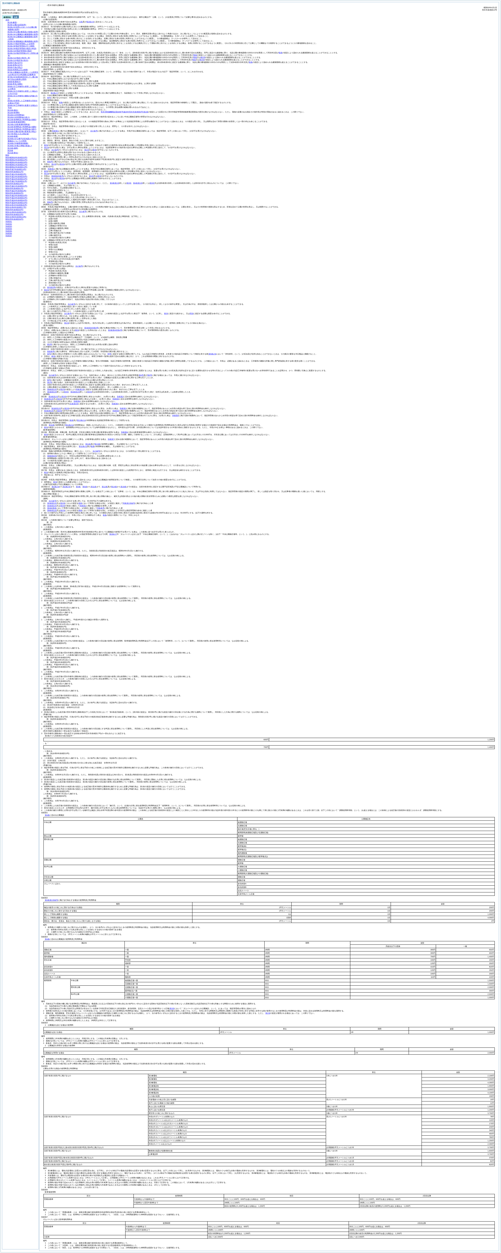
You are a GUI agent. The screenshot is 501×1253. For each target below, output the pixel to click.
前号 (49, 98)
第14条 (114, 487)
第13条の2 (81, 420)
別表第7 (111, 439)
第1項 (46, 147)
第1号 (49, 382)
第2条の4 (55, 487)
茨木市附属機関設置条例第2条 (124, 112)
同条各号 (100, 508)
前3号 (49, 344)
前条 (280, 53)
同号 (109, 354)
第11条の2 (69, 425)
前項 (53, 112)
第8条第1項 (52, 389)
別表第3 (115, 399)
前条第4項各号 (57, 176)
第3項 (62, 164)
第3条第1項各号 (51, 900)
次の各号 (94, 131)
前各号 (50, 162)
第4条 (47, 815)
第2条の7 (54, 93)
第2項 (62, 389)
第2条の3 (90, 22)
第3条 (78, 487)
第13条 (97, 444)
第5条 (84, 487)
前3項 (202, 60)
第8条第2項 (52, 456)
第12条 (105, 487)
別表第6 (124, 432)
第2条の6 (66, 487)
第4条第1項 (137, 183)
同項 (191, 313)
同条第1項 (80, 389)
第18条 (123, 487)
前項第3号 (51, 287)
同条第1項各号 (129, 503)
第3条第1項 (114, 183)
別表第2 (120, 397)
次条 (81, 22)
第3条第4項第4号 (91, 328)
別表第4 (77, 401)
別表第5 (115, 404)
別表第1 (51, 169)
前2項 (203, 57)
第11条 (51, 425)
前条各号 (51, 351)
